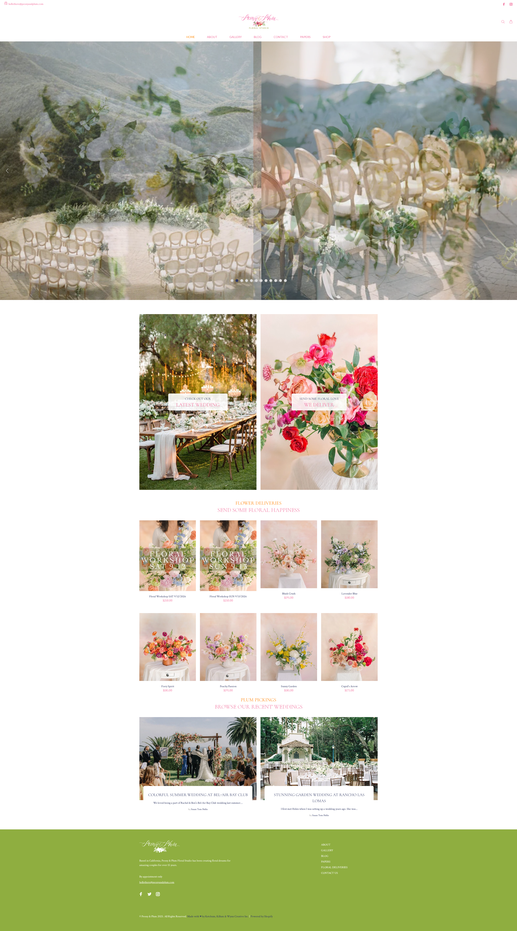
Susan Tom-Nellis (199, 809)
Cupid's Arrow (349, 686)
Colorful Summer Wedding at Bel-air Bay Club (198, 794)
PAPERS (325, 862)
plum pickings (258, 700)
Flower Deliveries (258, 503)
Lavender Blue (349, 593)
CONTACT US (329, 873)
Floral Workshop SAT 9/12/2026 (167, 596)
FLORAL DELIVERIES (334, 867)
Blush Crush (288, 593)
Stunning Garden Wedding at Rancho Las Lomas (319, 797)
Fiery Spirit (167, 686)
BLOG (324, 856)
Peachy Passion (228, 686)
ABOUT (325, 845)
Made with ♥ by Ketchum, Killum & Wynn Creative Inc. (218, 916)
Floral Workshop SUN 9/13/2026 (228, 596)
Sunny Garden (289, 686)
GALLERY (327, 850)
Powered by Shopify (262, 916)
